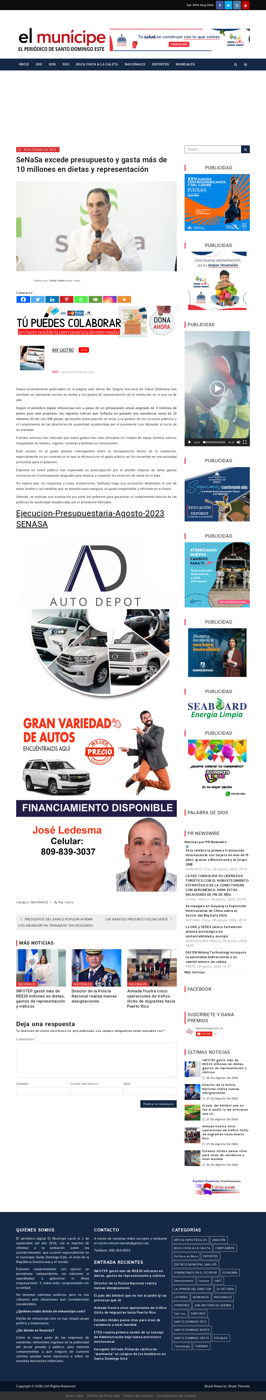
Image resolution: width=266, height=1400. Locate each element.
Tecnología (182, 1346)
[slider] (214, 442)
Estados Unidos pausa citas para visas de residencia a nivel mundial (224, 1155)
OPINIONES (181, 1305)
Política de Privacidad (103, 1396)
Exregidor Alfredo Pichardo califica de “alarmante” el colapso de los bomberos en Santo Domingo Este (130, 1353)
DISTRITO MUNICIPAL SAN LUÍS (195, 1264)
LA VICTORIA (225, 1289)
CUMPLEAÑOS (225, 1248)
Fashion (204, 1280)
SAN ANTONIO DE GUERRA (213, 1305)
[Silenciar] (238, 442)
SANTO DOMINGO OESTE (191, 1338)
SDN (52, 64)
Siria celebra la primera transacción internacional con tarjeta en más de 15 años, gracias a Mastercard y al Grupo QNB (217, 857)
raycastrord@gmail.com (77, 371)
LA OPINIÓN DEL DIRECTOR (192, 1289)
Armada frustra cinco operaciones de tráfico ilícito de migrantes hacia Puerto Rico (151, 999)
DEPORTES (160, 64)
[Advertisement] (133, 102)
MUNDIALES (185, 64)
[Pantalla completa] (245, 442)
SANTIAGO (198, 1313)
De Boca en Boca (186, 1256)
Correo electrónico (84, 1083)
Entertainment (183, 1280)
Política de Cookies (138, 1396)
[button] (217, 388)
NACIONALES (135, 64)
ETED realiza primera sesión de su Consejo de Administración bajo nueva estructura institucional (129, 1337)
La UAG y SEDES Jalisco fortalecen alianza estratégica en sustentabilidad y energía (214, 931)
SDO (66, 64)
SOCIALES (221, 1338)
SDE (39, 64)
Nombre (22, 1083)
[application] (217, 388)
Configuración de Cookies (176, 1396)
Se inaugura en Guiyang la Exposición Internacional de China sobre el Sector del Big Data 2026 (216, 910)
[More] (124, 299)
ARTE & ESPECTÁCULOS (190, 1240)
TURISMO (201, 1346)
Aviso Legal (75, 1396)
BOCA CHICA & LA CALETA (97, 64)
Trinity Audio (56, 280)
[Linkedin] (52, 299)
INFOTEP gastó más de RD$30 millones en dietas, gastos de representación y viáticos (40, 999)
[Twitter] (38, 299)
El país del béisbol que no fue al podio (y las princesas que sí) (225, 1110)
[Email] (95, 299)
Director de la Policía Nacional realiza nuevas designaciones (94, 996)
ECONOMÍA (230, 1272)
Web (127, 1083)
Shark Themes (239, 1386)
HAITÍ (218, 1280)
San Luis (180, 1313)
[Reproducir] (190, 442)
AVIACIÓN (218, 1240)
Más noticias (195, 972)
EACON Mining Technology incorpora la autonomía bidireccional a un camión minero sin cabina (216, 957)
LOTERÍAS (181, 1297)
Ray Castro (63, 350)
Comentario (26, 1039)
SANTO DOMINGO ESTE (190, 1321)
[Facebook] (23, 299)
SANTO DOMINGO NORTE (192, 1329)
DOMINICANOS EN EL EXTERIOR (195, 1272)
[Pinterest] (66, 299)
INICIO (24, 64)
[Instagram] (110, 299)
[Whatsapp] (81, 299)
